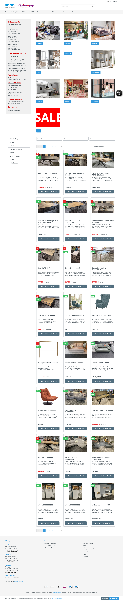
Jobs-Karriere (14, 163)
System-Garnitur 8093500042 (71, 458)
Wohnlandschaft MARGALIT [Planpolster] (102, 458)
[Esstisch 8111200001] (48, 444)
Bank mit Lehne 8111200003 (102, 410)
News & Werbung (15, 156)
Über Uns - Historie (88, 543)
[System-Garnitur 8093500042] (76, 444)
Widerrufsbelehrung (88, 547)
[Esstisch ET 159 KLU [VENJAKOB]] (76, 207)
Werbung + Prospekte (50, 543)
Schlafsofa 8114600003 (74, 363)
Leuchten (95, 101)
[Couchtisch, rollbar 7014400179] (103, 254)
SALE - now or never (49, 545)
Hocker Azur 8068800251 (74, 315)
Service (12, 159)
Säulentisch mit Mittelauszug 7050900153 (103, 221)
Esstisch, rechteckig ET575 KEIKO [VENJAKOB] (48, 221)
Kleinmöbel (68, 53)
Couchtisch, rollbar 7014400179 (99, 269)
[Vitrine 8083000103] (48, 491)
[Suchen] (93, 6)
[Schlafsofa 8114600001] (103, 349)
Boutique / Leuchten (16, 149)
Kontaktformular (18, 581)
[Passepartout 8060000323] (48, 349)
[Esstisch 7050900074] (76, 254)
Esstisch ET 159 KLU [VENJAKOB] (72, 221)
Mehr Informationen (57, 598)
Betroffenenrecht (88, 550)
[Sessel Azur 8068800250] (103, 302)
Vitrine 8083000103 (45, 505)
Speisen (67, 43)
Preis (91, 139)
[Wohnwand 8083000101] (103, 491)
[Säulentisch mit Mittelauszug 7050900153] (103, 207)
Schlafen (94, 43)
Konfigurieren (114, 598)
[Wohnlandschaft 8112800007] (76, 396)
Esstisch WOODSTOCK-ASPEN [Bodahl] (100, 174)
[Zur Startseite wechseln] (19, 6)
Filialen (12, 152)
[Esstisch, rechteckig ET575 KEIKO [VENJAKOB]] (48, 207)
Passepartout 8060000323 (48, 363)
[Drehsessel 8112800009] (48, 396)
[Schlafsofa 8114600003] (76, 349)
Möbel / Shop (14, 139)
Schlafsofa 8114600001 (101, 363)
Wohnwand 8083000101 (101, 505)
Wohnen (39, 43)
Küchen (39, 101)
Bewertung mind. (68, 139)
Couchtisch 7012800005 (47, 315)
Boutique (67, 101)
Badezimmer (95, 72)
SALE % (12, 146)
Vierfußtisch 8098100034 (47, 173)
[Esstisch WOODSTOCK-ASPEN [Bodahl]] (103, 159)
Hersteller (40, 139)
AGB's (84, 554)
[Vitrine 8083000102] (76, 491)
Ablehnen (105, 598)
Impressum (86, 556)
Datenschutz (86, 552)
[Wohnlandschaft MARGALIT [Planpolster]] (103, 444)
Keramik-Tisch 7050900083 (48, 268)
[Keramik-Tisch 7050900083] (48, 254)
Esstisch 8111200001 (45, 457)
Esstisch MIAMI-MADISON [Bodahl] (74, 174)
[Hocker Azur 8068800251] (76, 302)
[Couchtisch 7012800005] (48, 302)
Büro (38, 72)
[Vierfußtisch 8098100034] (48, 159)
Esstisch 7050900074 (73, 268)
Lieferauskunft (48, 547)
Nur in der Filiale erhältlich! (49, 191)
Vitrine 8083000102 (72, 505)
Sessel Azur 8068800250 (101, 315)
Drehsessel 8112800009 (47, 410)
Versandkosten (57, 592)
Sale (38, 130)
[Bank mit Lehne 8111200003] (103, 396)
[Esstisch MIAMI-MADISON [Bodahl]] (76, 159)
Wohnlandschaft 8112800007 (71, 411)
